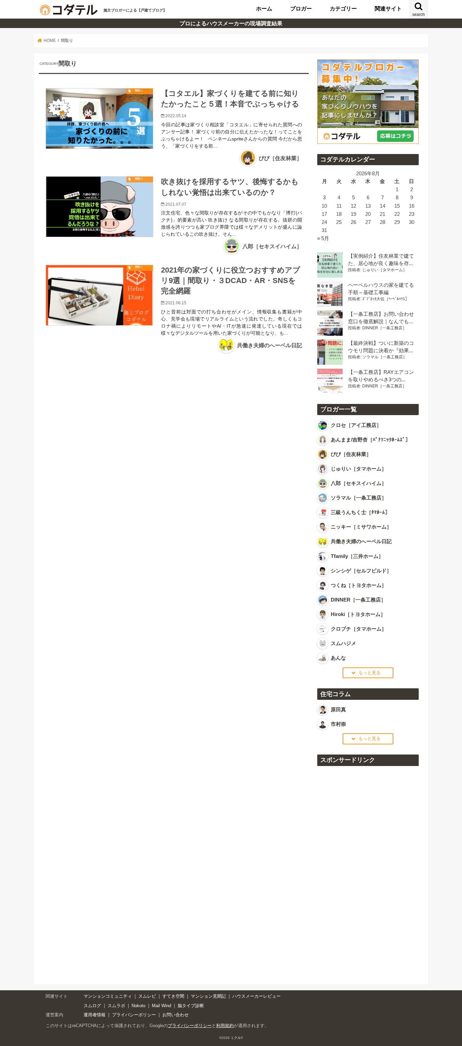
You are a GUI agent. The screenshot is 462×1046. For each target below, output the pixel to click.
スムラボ (116, 1005)
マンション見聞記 (208, 996)
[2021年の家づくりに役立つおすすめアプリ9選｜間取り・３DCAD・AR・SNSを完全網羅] (99, 305)
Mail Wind (161, 1005)
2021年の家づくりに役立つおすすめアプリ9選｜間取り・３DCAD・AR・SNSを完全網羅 (230, 281)
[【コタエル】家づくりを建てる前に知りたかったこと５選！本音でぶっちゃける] (99, 118)
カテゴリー (343, 8)
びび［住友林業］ (280, 158)
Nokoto (138, 1005)
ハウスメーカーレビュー (256, 996)
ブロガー (301, 8)
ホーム (264, 8)
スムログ (92, 1005)
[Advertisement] (368, 871)
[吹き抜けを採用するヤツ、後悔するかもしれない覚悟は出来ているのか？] (99, 212)
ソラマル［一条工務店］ (384, 357)
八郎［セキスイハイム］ (272, 246)
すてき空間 (173, 996)
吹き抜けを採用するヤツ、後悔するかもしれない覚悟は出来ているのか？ (230, 186)
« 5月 (323, 238)
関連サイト (388, 8)
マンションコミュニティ (108, 996)
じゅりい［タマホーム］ (384, 269)
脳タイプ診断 (191, 1005)
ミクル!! (237, 1038)
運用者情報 (95, 1014)
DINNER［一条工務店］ (384, 328)
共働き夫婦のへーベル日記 (269, 345)
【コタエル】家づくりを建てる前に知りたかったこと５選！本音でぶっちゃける (230, 98)
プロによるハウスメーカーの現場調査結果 (231, 23)
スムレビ (147, 996)
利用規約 (225, 1025)
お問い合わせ (175, 1014)
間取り (139, 90)
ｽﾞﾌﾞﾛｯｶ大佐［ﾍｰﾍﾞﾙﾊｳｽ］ (385, 299)
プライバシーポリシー (134, 1014)
